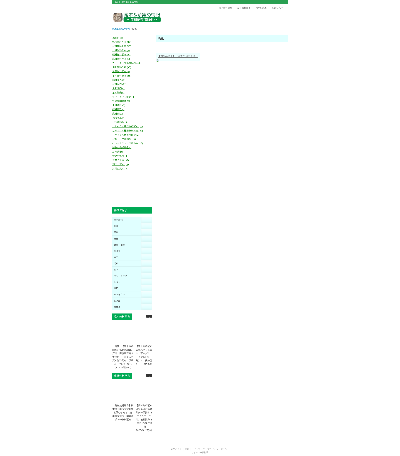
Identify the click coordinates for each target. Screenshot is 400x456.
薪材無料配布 (243, 7)
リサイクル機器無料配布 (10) (127, 126)
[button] (150, 316)
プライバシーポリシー (218, 449)
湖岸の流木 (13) (120, 164)
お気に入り (277, 7)
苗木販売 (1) (118, 92)
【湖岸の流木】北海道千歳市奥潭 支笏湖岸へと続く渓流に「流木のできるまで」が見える (178, 57)
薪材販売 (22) (119, 84)
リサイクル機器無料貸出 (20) (127, 130)
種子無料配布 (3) (121, 71)
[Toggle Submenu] (146, 220)
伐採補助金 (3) (120, 122)
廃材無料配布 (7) (121, 58)
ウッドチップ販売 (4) (123, 96)
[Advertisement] (265, 17)
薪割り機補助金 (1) (122, 147)
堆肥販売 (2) (118, 88)
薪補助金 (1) (118, 151)
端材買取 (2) (118, 109)
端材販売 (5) (118, 80)
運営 (187, 449)
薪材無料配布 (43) (121, 46)
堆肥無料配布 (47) (121, 67)
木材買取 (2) (118, 105)
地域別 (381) (118, 37)
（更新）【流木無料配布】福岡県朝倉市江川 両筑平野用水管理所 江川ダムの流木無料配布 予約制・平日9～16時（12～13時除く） (122, 357)
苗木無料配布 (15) (121, 75)
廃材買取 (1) (118, 113)
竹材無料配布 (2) (121, 50)
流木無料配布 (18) (121, 42)
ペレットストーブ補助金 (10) (127, 143)
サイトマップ (198, 449)
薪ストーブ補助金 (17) (124, 139)
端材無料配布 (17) (121, 54)
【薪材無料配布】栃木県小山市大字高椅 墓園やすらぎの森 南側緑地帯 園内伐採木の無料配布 (124, 412)
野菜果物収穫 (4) (121, 101)
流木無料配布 (225, 7)
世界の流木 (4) (120, 156)
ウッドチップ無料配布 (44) (126, 63)
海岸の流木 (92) (120, 160)
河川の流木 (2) (120, 168)
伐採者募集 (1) (120, 118)
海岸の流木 (261, 7)
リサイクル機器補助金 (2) (125, 134)
